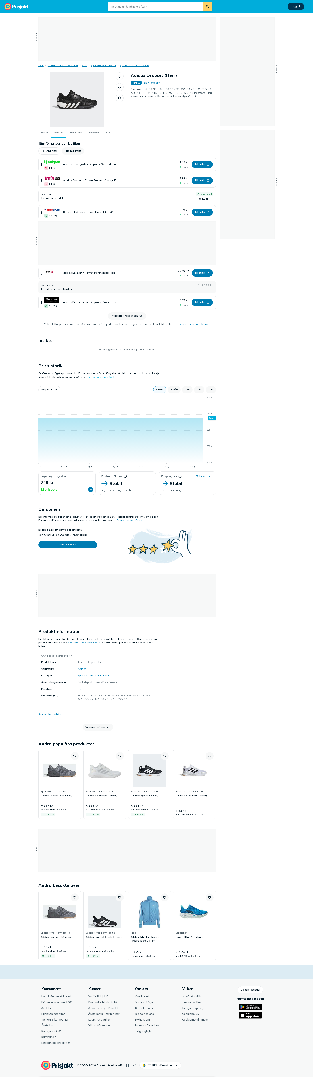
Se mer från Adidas (50, 714)
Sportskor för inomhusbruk (134, 65)
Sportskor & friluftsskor (103, 65)
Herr (80, 689)
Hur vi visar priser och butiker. (192, 324)
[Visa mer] (41, 164)
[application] (127, 432)
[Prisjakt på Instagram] (134, 1065)
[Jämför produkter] (120, 98)
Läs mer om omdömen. (129, 520)
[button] (120, 76)
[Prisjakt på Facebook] (127, 1065)
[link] (59, 784)
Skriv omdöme (152, 82)
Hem (41, 65)
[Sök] (207, 6)
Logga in (296, 6)
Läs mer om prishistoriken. (102, 377)
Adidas (82, 668)
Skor (84, 65)
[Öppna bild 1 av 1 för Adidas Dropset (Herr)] (77, 99)
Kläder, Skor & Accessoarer (63, 65)
